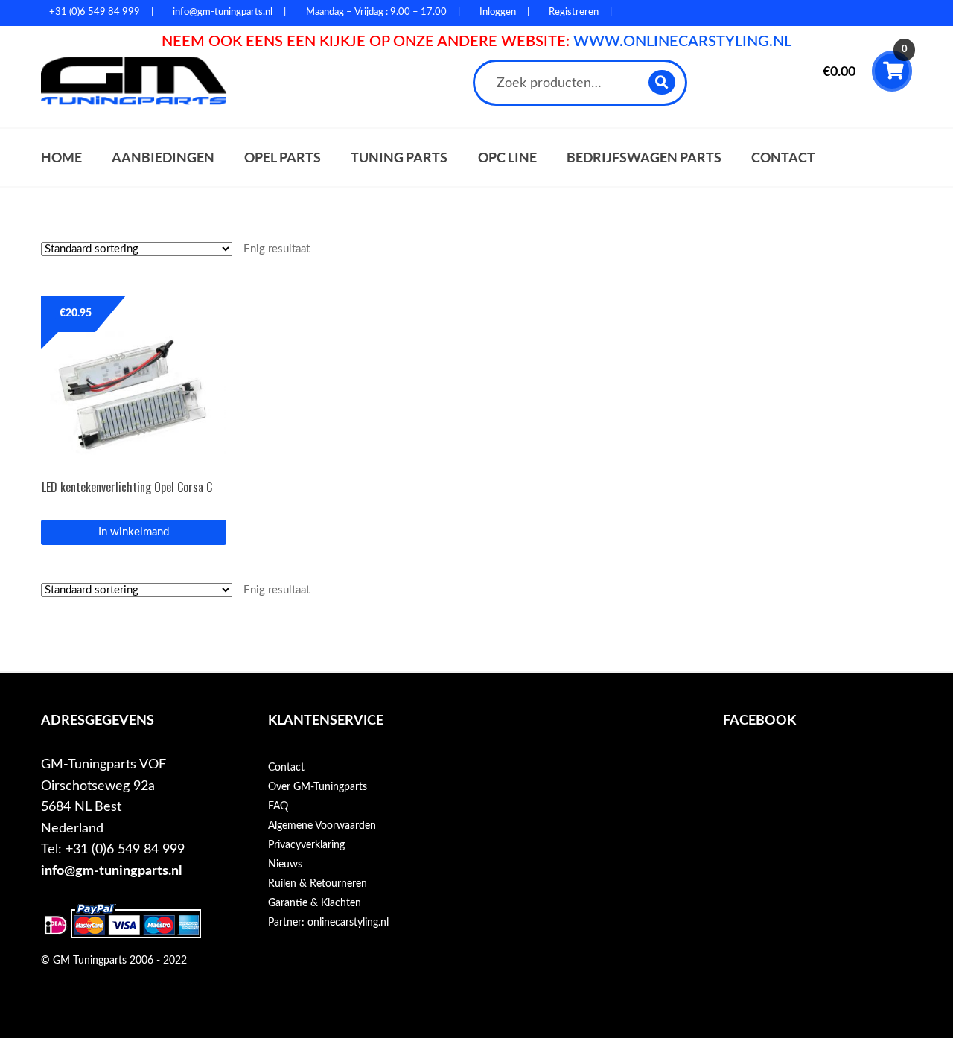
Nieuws (285, 864)
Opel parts (282, 157)
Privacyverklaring (306, 845)
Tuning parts (399, 157)
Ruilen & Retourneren (317, 884)
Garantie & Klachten (314, 903)
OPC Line (507, 157)
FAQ (278, 806)
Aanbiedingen (163, 157)
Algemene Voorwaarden (322, 826)
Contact (783, 157)
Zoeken (662, 82)
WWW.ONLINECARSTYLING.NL (682, 41)
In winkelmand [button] (133, 532)
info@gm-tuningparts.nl (111, 871)
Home (61, 157)
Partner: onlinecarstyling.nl (328, 922)
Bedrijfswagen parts (644, 157)
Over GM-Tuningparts (317, 787)
